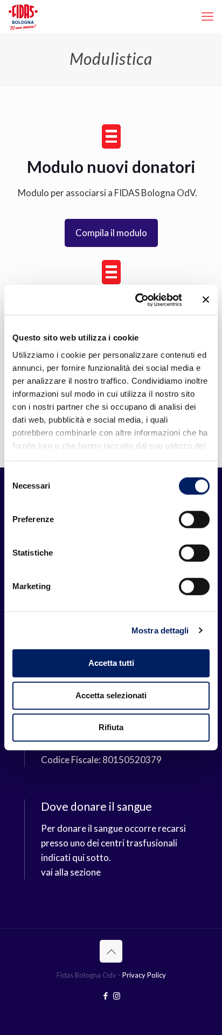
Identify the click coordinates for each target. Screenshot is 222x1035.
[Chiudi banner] (206, 300)
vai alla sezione (71, 872)
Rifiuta (111, 727)
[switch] (194, 519)
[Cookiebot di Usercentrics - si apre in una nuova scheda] (137, 300)
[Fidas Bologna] (23, 16)
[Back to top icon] (111, 951)
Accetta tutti (111, 662)
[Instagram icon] (117, 995)
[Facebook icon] (105, 995)
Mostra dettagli (160, 630)
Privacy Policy (144, 975)
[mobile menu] (207, 16)
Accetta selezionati (111, 695)
